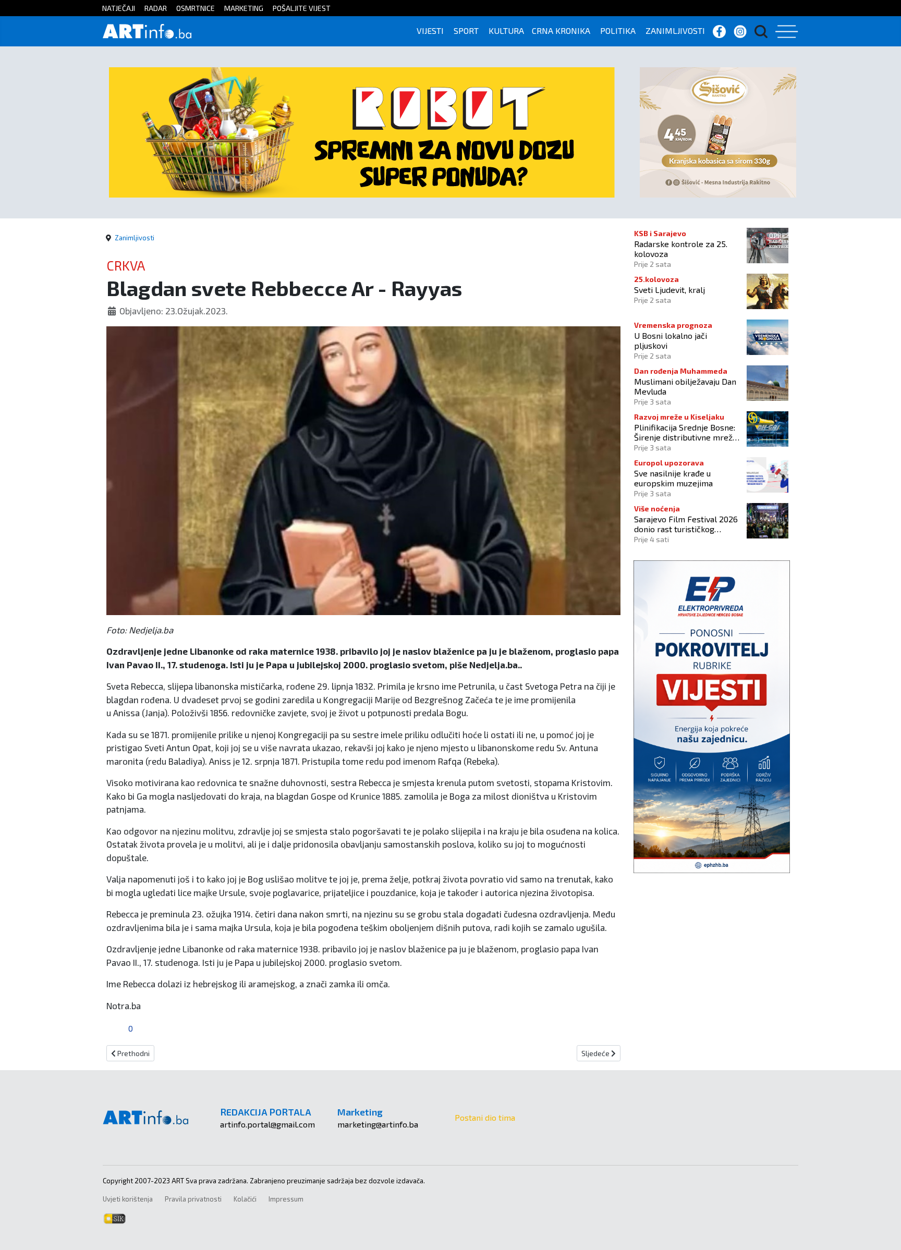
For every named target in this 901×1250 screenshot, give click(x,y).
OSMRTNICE (195, 8)
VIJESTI (430, 30)
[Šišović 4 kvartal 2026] (718, 131)
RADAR (155, 8)
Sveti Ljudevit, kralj (669, 290)
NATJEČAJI (118, 8)
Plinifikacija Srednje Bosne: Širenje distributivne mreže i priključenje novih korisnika (687, 432)
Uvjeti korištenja (128, 1199)
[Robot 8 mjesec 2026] (362, 131)
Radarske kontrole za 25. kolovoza (680, 249)
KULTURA (506, 30)
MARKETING (243, 8)
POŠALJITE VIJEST (302, 8)
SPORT (466, 30)
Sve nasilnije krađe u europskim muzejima (673, 478)
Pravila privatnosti (193, 1199)
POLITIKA (618, 30)
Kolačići (245, 1199)
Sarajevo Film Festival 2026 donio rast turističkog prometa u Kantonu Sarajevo (687, 524)
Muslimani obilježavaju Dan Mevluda (685, 386)
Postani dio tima (485, 1117)
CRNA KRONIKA (561, 30)
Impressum (286, 1199)
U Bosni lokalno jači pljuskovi (670, 340)
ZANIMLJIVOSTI (675, 30)
